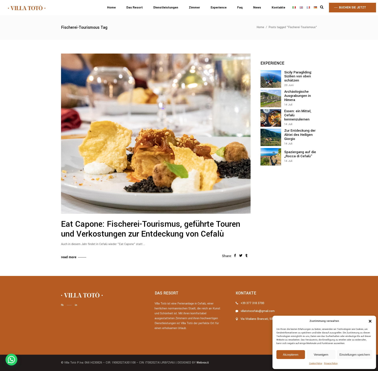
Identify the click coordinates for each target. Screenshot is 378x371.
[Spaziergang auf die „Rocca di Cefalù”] (270, 157)
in (76, 305)
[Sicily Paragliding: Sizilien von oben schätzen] (270, 79)
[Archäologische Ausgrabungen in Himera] (270, 98)
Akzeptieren (290, 354)
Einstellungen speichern (354, 354)
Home (260, 27)
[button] (370, 321)
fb (62, 305)
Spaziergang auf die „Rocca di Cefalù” (300, 154)
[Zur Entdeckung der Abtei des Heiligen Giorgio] (270, 137)
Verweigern (321, 354)
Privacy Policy (330, 363)
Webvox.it (202, 363)
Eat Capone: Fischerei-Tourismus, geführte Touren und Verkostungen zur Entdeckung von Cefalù (150, 229)
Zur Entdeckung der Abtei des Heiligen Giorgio (300, 134)
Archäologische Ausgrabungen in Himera (297, 95)
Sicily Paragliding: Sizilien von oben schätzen (298, 76)
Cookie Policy (315, 363)
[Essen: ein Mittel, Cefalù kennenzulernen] (270, 118)
